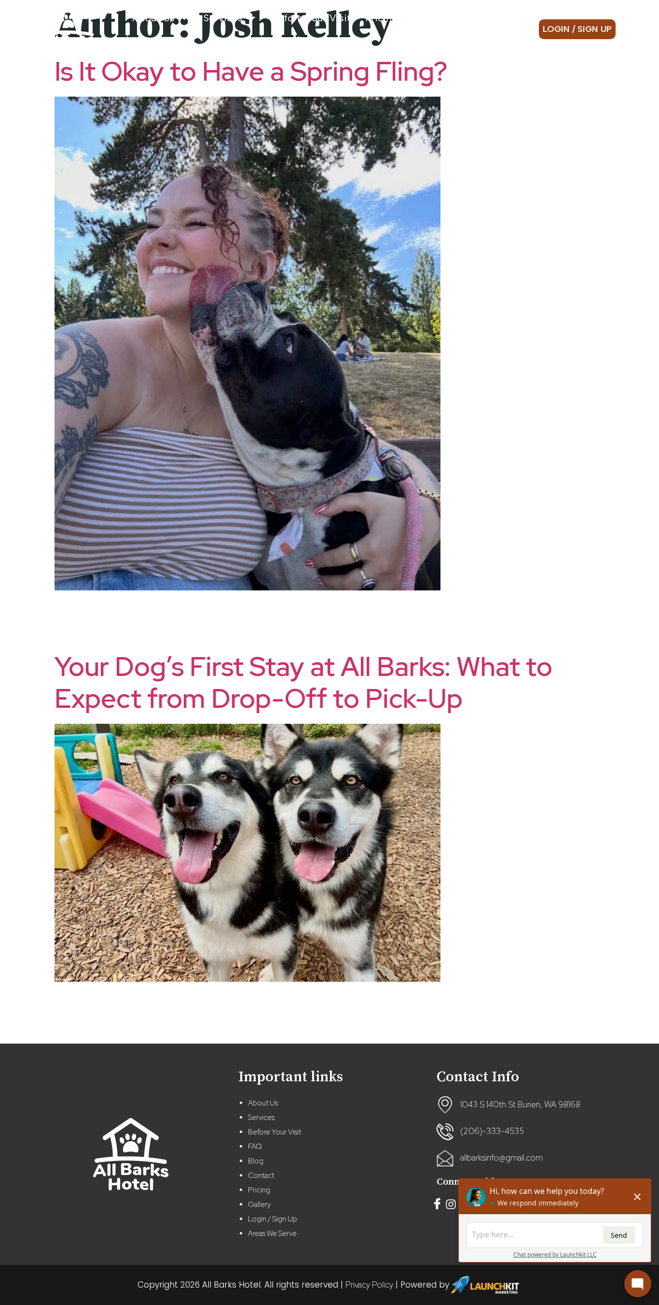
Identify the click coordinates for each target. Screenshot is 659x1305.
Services (223, 18)
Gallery (478, 18)
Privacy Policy (369, 1284)
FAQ (255, 1146)
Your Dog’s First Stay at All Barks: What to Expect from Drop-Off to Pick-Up (303, 682)
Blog (436, 18)
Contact (313, 40)
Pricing (381, 18)
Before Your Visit (311, 18)
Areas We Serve (272, 1233)
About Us (153, 18)
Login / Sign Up (272, 1219)
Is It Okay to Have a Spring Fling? (251, 71)
